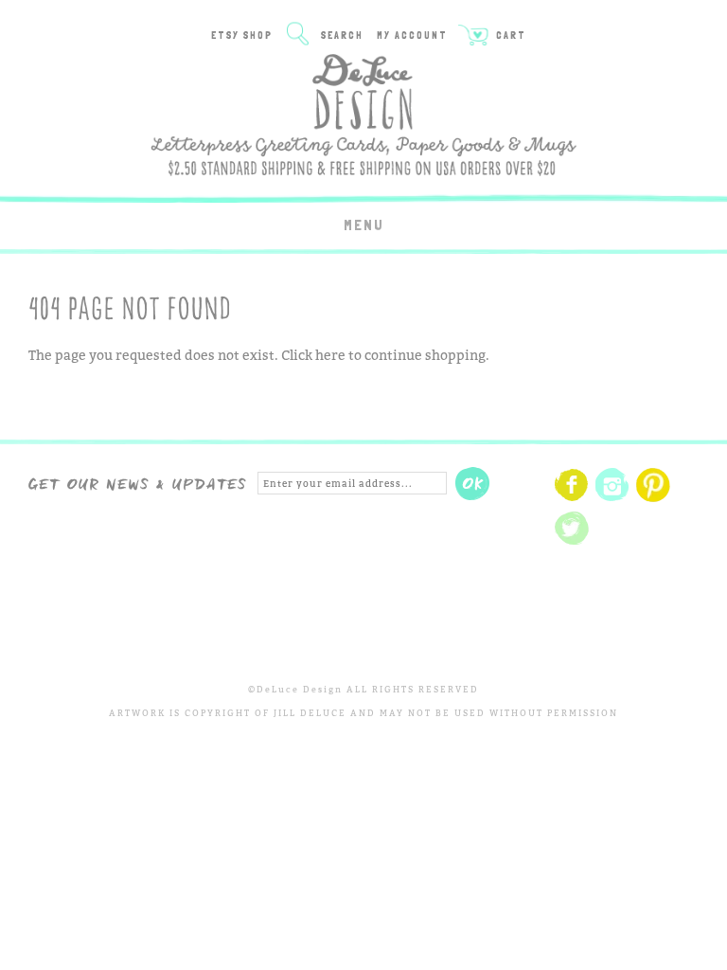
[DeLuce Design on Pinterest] (653, 499)
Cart (509, 35)
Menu (364, 225)
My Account (412, 35)
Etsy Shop (242, 35)
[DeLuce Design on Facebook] (572, 499)
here (330, 355)
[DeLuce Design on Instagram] (612, 499)
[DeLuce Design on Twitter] (572, 542)
